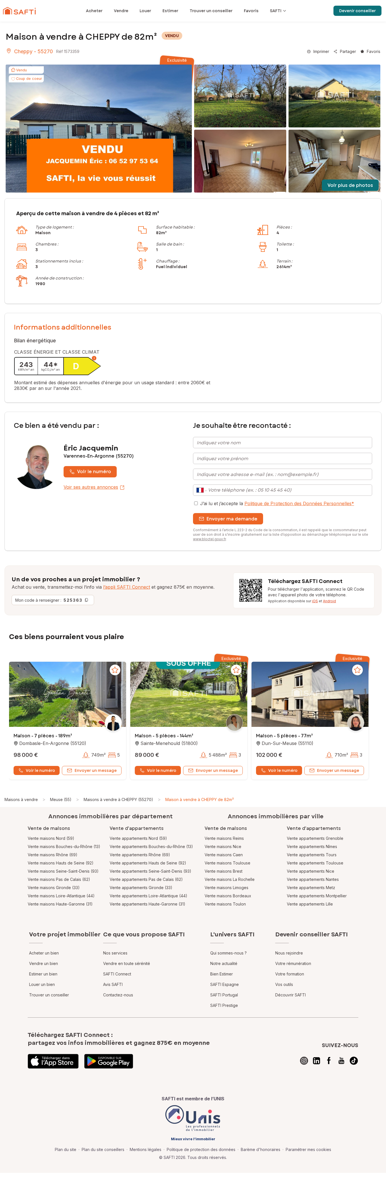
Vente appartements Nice (310, 871)
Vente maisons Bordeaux (228, 895)
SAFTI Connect (117, 973)
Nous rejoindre (289, 953)
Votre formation (289, 973)
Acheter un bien (44, 953)
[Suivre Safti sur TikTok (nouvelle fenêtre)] (353, 1060)
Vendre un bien (43, 963)
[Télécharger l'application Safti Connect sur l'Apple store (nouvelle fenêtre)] (53, 1061)
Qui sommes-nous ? (228, 953)
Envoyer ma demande (232, 519)
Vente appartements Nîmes (312, 846)
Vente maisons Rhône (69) (52, 854)
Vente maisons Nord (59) (51, 838)
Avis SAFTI (113, 984)
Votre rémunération (293, 963)
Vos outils (284, 984)
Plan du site (65, 1149)
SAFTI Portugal (224, 994)
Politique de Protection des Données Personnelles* (299, 503)
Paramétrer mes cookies (308, 1149)
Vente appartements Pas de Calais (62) (146, 879)
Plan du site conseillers (103, 1149)
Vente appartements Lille (310, 904)
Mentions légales (145, 1149)
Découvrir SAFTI (290, 994)
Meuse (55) (60, 799)
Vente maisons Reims (224, 838)
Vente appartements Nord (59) (138, 838)
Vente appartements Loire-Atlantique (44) (148, 895)
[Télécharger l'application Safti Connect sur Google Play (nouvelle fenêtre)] (108, 1061)
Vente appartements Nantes (313, 879)
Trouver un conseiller (49, 994)
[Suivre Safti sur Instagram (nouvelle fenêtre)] (304, 1060)
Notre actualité (223, 963)
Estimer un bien (43, 973)
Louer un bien (42, 984)
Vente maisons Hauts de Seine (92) (61, 863)
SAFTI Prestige (224, 1005)
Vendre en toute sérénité (126, 963)
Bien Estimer (221, 973)
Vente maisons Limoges (226, 887)
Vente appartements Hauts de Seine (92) (148, 863)
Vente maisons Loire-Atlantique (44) (61, 895)
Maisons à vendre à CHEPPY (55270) (118, 799)
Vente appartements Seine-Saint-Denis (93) (150, 871)
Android (329, 601)
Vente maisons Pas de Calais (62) (59, 879)
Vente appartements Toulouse (315, 863)
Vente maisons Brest (223, 871)
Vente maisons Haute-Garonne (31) (60, 904)
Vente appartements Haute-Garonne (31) (147, 904)
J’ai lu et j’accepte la (277, 503)
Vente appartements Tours (312, 854)
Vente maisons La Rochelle (230, 879)
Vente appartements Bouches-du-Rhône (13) (151, 846)
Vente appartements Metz (311, 887)
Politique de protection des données (201, 1149)
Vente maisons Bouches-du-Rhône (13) (64, 846)
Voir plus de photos (350, 185)
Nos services (115, 953)
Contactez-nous (118, 994)
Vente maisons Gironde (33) (54, 887)
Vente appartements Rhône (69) (140, 854)
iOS (315, 601)
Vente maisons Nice (223, 846)
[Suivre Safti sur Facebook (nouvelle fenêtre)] (328, 1060)
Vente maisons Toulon (225, 904)
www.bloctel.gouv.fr (209, 539)
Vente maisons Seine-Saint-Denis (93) (63, 871)
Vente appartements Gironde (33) (141, 887)
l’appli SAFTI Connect (126, 587)
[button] (67, 695)
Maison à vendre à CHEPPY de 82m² (199, 799)
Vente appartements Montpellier (317, 895)
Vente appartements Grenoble (315, 838)
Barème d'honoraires (260, 1149)
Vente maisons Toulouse (227, 863)
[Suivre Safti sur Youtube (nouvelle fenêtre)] (341, 1060)
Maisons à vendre (21, 799)
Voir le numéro (94, 471)
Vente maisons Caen (224, 854)
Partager (348, 51)
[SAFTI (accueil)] (19, 10)
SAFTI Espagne (224, 984)
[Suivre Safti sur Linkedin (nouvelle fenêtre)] (316, 1060)
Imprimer (321, 51)
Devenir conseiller (357, 11)
